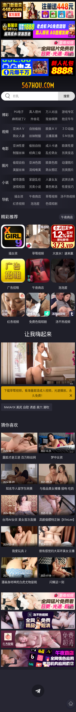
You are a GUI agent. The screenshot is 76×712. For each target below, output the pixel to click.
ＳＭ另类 (68, 136)
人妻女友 (51, 179)
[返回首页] (70, 703)
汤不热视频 (67, 196)
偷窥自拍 (19, 162)
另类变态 (68, 153)
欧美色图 (51, 162)
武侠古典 (68, 179)
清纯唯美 (35, 170)
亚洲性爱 (19, 146)
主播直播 (51, 136)
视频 (5, 131)
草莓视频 (51, 196)
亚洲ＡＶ (19, 129)
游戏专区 (68, 112)
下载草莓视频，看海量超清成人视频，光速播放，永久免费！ (38, 392)
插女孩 (18, 196)
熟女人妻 (19, 136)
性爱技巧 (68, 187)
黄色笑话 (51, 187)
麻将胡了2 (19, 119)
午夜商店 (35, 196)
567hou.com (38, 85)
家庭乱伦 (35, 179)
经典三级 (35, 153)
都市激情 (19, 179)
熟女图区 (51, 170)
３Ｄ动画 (68, 129)
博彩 (5, 114)
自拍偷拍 (35, 129)
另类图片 (68, 170)
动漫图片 (68, 162)
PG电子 (19, 112)
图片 (5, 165)
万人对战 (51, 112)
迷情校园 (19, 187)
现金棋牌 (51, 119)
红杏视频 (19, 203)
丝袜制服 (35, 136)
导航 (5, 199)
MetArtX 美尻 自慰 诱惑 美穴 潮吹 (26, 407)
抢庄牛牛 (68, 119)
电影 (5, 148)
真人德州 (35, 112)
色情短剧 (51, 203)
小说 (5, 182)
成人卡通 (51, 146)
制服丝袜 (19, 153)
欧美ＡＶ (51, 129)
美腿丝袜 (19, 170)
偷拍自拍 (35, 146)
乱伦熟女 (51, 153)
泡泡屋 (35, 203)
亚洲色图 (35, 162)
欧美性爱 (68, 146)
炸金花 (35, 119)
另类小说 (35, 187)
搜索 (66, 96)
